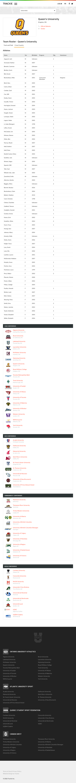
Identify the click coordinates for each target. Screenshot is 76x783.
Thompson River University (46, 739)
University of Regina (9, 750)
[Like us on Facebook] (69, 3)
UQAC (40, 723)
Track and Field (8, 45)
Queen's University (8, 665)
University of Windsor (10, 676)
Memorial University (9, 694)
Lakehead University (9, 659)
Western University (44, 676)
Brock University (43, 657)
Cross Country (19, 45)
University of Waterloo (45, 673)
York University (43, 679)
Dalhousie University (44, 691)
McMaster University (9, 662)
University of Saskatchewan (46, 750)
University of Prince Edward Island (13, 702)
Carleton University (9, 715)
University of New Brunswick (47, 700)
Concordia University (44, 715)
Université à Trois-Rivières (46, 718)
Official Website (46, 26)
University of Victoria (9, 753)
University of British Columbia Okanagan (50, 744)
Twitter (43, 28)
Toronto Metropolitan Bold (11, 668)
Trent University (43, 668)
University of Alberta (44, 742)
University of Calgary (9, 747)
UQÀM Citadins (8, 726)
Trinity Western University (11, 742)
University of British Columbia (12, 744)
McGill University (8, 718)
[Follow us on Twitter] (72, 3)
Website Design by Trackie (11, 773)
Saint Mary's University (45, 694)
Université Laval (8, 723)
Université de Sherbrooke (46, 721)
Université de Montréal (10, 721)
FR (65, 4)
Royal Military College (45, 665)
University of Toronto (9, 673)
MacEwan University (9, 739)
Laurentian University (44, 659)
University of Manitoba (45, 747)
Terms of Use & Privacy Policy (12, 771)
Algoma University (8, 657)
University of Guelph (9, 670)
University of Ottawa (44, 670)
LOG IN (59, 4)
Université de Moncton (10, 700)
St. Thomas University (44, 697)
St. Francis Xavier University (11, 697)
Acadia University (8, 691)
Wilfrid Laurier (7, 679)
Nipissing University (44, 662)
